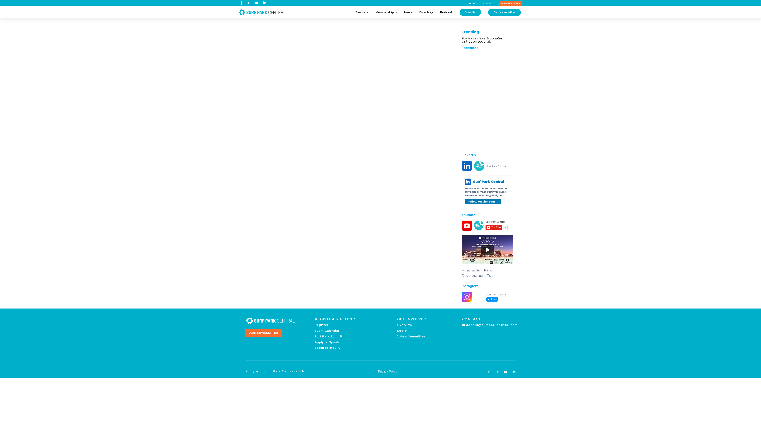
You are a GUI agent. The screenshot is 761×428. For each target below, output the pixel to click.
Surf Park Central (496, 166)
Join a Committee (411, 336)
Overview (404, 325)
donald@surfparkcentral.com (492, 325)
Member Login (511, 3)
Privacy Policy (387, 371)
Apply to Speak (327, 342)
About (472, 3)
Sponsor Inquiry (327, 348)
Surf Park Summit (329, 336)
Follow (492, 299)
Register (321, 325)
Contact (489, 3)
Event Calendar (327, 330)
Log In (402, 330)
